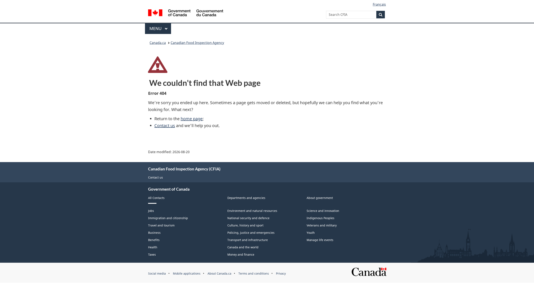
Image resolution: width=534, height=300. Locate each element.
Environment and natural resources (252, 211)
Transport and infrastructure (247, 240)
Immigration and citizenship (168, 218)
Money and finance (240, 254)
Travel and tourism (161, 225)
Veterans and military (322, 225)
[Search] (380, 14)
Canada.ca (158, 42)
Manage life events (320, 240)
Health (152, 247)
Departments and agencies (246, 198)
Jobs (151, 211)
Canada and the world (242, 247)
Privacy (281, 273)
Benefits (154, 240)
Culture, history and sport (245, 225)
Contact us (164, 125)
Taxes (152, 254)
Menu (156, 28)
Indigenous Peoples (320, 218)
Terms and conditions (253, 273)
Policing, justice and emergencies (251, 233)
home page (192, 118)
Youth (311, 233)
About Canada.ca (219, 273)
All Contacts (156, 198)
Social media (157, 273)
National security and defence (248, 218)
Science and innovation (323, 211)
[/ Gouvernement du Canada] (185, 13)
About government (320, 198)
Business (154, 233)
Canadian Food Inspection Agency (197, 42)
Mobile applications (186, 273)
